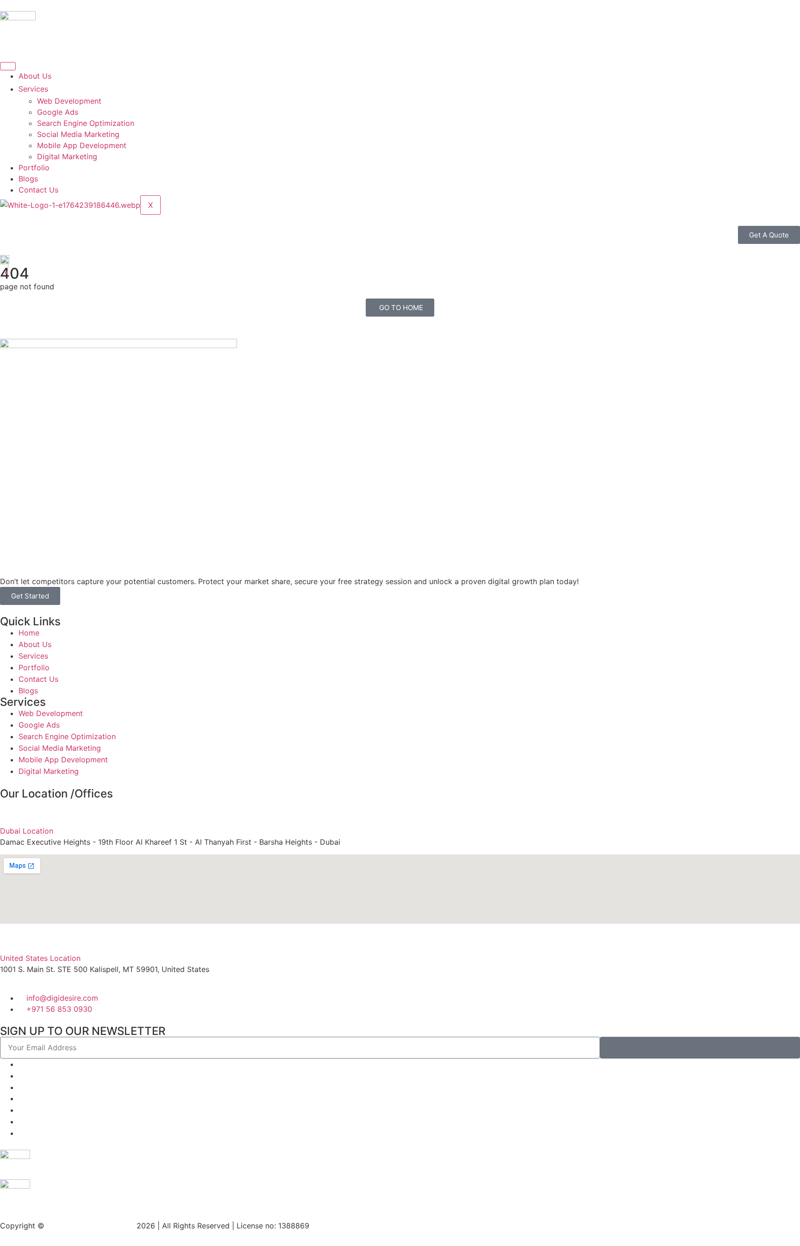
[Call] (21, 1087)
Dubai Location (26, 830)
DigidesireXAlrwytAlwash (92, 1225)
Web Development (69, 101)
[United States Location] (11, 938)
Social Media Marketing (78, 134)
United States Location (40, 958)
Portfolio (34, 167)
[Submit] (700, 1048)
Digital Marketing (67, 156)
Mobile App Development (81, 145)
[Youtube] (21, 1133)
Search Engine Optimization (85, 123)
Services (33, 88)
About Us (35, 76)
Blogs (28, 178)
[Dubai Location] (11, 810)
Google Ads (57, 112)
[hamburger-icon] (8, 66)
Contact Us (38, 189)
